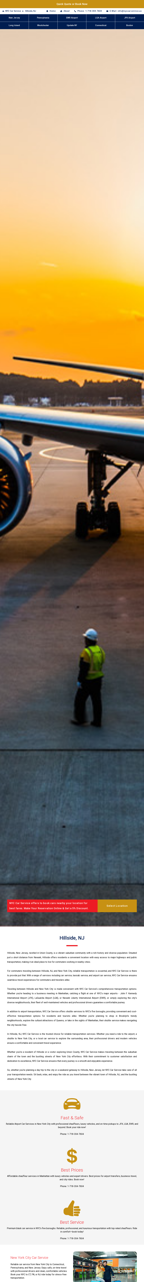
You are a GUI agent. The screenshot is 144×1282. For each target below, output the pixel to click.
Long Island (14, 25)
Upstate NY (72, 25)
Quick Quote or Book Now (72, 4)
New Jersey (14, 18)
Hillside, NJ (30, 11)
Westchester (43, 25)
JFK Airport (129, 18)
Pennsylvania (43, 18)
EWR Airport (72, 18)
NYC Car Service (13, 11)
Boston (129, 25)
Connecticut (100, 25)
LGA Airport (100, 18)
